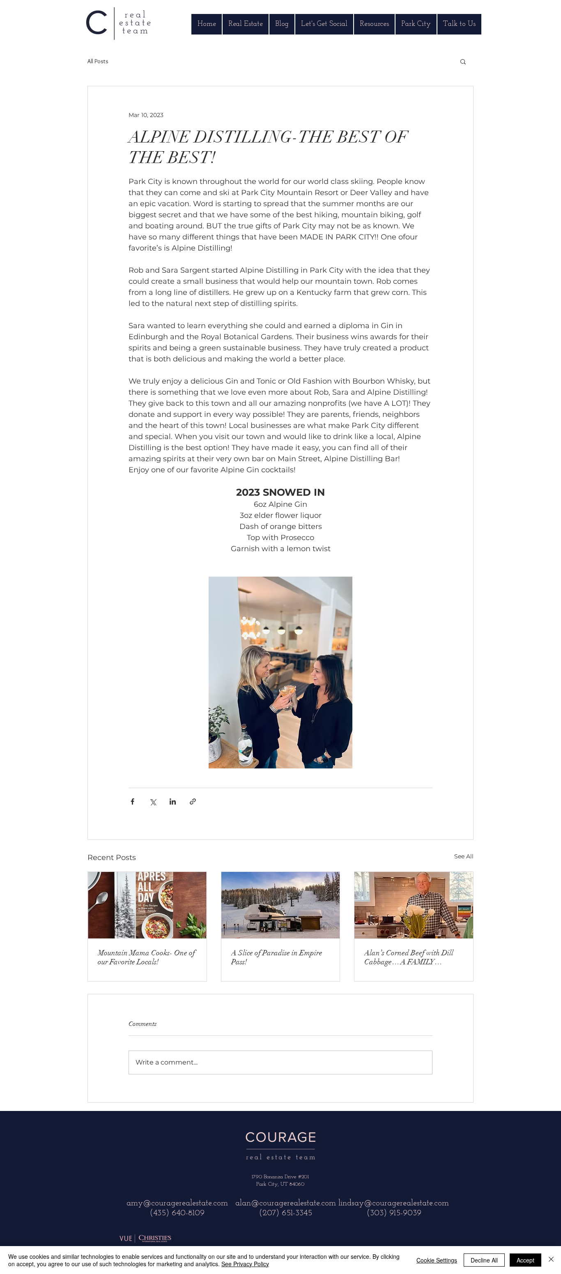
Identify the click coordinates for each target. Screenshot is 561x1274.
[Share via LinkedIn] (173, 801)
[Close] (551, 1260)
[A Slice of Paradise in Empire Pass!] (280, 905)
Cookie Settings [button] (436, 1260)
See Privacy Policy (245, 1264)
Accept (525, 1260)
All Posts (97, 61)
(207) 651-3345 (285, 1213)
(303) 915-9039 (393, 1213)
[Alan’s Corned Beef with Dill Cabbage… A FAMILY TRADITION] (413, 905)
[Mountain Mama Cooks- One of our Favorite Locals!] (147, 905)
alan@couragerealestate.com (285, 1203)
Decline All (484, 1260)
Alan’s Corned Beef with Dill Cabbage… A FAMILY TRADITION (408, 957)
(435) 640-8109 (177, 1213)
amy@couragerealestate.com (177, 1203)
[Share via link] (193, 801)
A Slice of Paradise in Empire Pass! (276, 957)
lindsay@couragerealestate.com (393, 1203)
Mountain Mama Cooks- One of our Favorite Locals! (146, 957)
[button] (463, 61)
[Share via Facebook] (132, 801)
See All (464, 856)
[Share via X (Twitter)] (152, 801)
